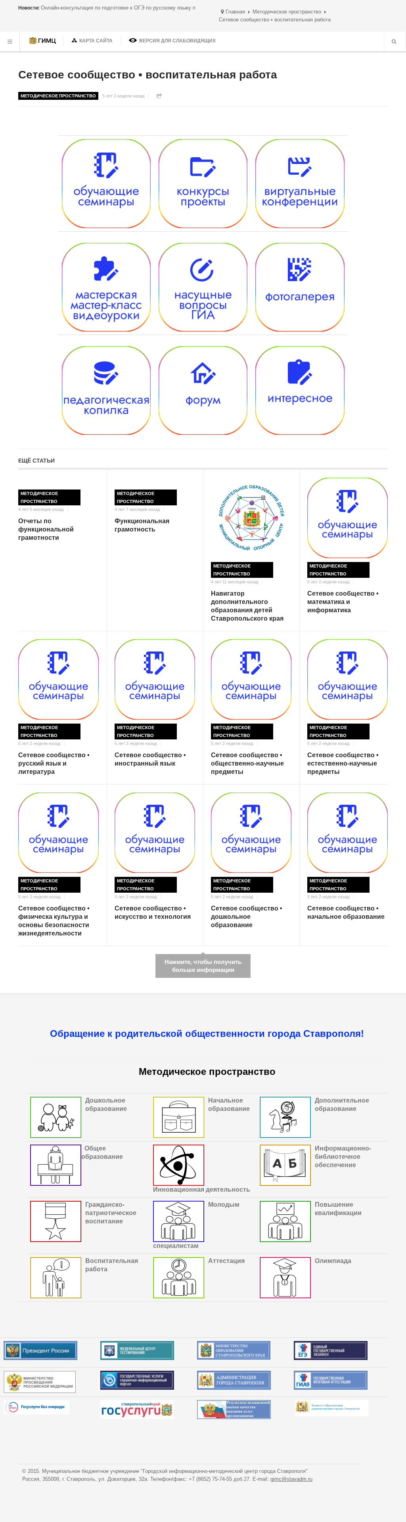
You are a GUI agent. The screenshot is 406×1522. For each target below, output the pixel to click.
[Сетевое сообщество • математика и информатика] (347, 518)
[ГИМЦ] (43, 42)
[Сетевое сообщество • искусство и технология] (155, 832)
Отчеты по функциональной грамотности (46, 529)
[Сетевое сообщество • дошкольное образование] (251, 832)
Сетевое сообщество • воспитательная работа (147, 75)
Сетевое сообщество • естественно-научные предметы (343, 763)
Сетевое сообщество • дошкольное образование (246, 916)
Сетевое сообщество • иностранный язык (150, 759)
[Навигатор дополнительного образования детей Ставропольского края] (251, 518)
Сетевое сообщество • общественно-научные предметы (247, 763)
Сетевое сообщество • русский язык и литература (54, 763)
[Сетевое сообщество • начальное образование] (347, 832)
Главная (235, 12)
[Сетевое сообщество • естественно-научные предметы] (347, 679)
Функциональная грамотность (142, 525)
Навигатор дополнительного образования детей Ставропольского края (247, 605)
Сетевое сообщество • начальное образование (346, 912)
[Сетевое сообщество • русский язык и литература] (58, 679)
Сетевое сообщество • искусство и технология (153, 912)
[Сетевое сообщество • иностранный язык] (155, 679)
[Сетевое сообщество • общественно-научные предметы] (251, 679)
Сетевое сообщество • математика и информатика (343, 601)
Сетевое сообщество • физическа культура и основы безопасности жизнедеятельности (54, 920)
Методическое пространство (287, 12)
